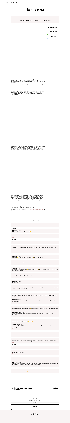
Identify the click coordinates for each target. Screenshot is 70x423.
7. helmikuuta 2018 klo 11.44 (19, 324)
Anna (12, 273)
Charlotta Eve (14, 246)
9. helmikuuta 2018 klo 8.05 (17, 281)
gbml (67, 420)
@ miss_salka (35, 414)
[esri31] (28, 108)
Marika (13, 362)
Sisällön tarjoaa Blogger (15, 409)
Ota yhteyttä (13, 2)
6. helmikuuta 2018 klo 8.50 (16, 223)
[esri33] (28, 130)
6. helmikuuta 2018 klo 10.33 (19, 246)
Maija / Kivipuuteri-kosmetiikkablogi (17, 339)
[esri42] (28, 172)
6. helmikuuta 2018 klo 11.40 (17, 273)
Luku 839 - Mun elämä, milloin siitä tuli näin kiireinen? (22, 389)
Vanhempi (55, 388)
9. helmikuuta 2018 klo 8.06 (17, 294)
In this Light (35, 10)
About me (8, 2)
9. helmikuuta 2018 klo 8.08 (17, 307)
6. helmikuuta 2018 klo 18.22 (22, 312)
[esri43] (28, 51)
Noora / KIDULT (14, 351)
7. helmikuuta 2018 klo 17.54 (17, 362)
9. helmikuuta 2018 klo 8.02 (17, 256)
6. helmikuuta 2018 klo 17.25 (17, 299)
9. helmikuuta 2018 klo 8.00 (17, 230)
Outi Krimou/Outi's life (15, 312)
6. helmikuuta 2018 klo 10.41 (17, 260)
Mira (12, 223)
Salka (13, 230)
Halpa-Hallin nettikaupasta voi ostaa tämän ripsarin (35, 209)
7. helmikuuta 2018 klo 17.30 (20, 351)
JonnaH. (13, 299)
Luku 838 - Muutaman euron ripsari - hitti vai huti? (35, 20)
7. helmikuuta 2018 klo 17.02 (27, 339)
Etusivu (17, 2)
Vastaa (13, 237)
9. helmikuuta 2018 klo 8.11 (17, 346)
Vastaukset (14, 228)
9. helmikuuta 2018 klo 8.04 (17, 268)
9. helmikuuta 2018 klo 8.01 (17, 241)
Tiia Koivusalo (14, 324)
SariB (12, 285)
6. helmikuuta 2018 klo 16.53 (17, 285)
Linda (12, 260)
